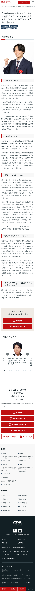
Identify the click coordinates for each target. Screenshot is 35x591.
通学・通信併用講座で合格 (9, 28)
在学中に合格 (14, 26)
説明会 (13, 589)
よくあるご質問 (15, 554)
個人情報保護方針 (6, 547)
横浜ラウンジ (6, 503)
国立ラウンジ (22, 499)
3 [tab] (9, 370)
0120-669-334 (6, 473)
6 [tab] (16, 370)
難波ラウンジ (6, 510)
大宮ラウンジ (6, 495)
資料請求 (4, 589)
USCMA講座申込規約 (19, 551)
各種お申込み (23, 2)
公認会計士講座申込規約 (18, 547)
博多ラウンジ (22, 510)
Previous (7, 354)
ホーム (4, 539)
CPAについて (21, 539)
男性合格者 (5, 26)
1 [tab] (4, 370)
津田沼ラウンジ (23, 495)
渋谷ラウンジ (6, 499)
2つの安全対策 (5, 554)
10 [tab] (25, 370)
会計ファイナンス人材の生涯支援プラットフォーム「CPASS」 (17, 578)
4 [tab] (11, 370)
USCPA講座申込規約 (7, 551)
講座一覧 (4, 543)
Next (27, 354)
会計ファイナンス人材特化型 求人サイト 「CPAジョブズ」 (16, 575)
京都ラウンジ (6, 506)
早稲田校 (5, 464)
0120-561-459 (22, 471)
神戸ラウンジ (22, 506)
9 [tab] (23, 370)
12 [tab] (30, 370)
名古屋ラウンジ (23, 503)
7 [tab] (18, 370)
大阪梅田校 (5, 477)
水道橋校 (21, 453)
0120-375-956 (22, 460)
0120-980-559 (6, 460)
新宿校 (4, 453)
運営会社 (29, 551)
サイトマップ (24, 554)
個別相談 (22, 589)
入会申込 (30, 589)
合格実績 (20, 543)
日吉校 (20, 464)
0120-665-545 (6, 484)
